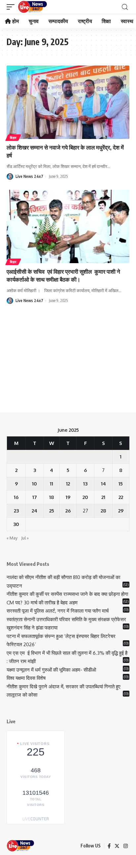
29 (120, 511)
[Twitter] (117, 846)
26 (68, 511)
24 (34, 511)
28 (103, 511)
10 (34, 484)
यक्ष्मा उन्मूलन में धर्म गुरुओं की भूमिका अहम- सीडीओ (52, 670)
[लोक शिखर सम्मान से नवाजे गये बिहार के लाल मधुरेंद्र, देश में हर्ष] (68, 102)
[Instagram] (125, 846)
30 (16, 524)
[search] (124, 7)
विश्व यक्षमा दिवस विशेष (26, 678)
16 (16, 497)
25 (51, 511)
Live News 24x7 (29, 176)
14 (103, 484)
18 (51, 497)
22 (121, 497)
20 (85, 497)
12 (68, 484)
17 (34, 497)
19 (68, 497)
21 (103, 497)
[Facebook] (109, 846)
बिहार (13, 138)
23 (16, 511)
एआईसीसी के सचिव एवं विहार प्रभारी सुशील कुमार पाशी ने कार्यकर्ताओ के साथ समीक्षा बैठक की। (63, 275)
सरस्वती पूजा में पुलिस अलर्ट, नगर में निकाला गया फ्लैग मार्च (58, 611)
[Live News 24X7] (32, 7)
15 (121, 484)
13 (85, 484)
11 (51, 484)
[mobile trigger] (12, 7)
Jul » (25, 538)
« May (12, 538)
